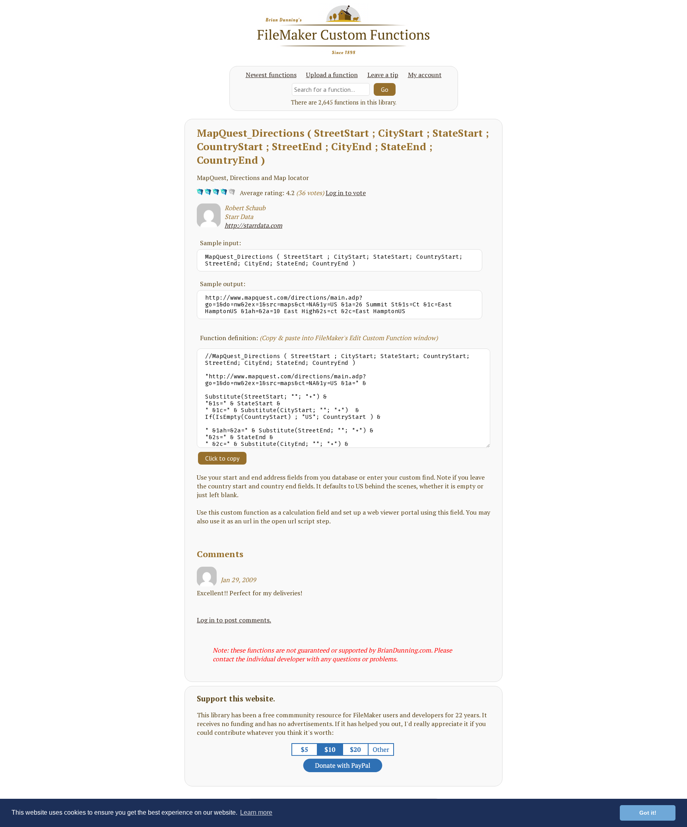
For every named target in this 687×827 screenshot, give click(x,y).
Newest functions (271, 74)
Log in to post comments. (234, 620)
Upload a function (332, 74)
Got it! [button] (647, 813)
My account (425, 74)
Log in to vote (346, 192)
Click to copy (222, 458)
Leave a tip (382, 74)
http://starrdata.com (253, 225)
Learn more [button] (256, 812)
